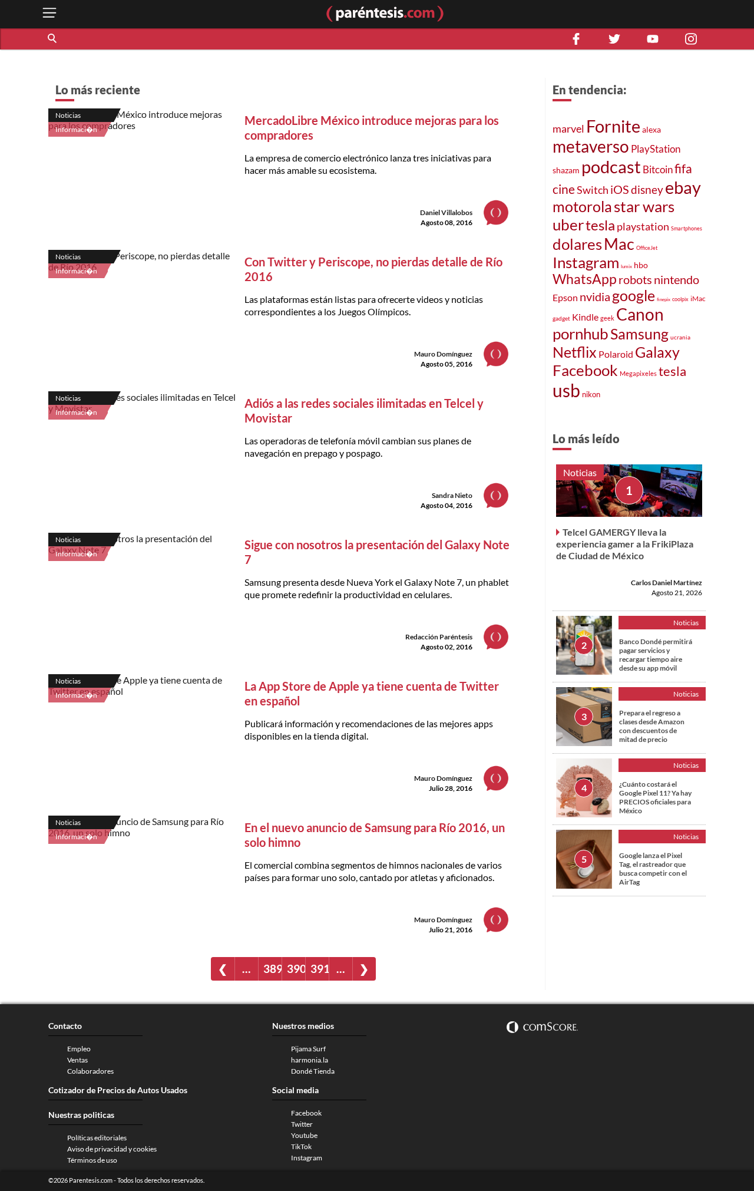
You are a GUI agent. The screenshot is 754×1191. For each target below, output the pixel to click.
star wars (644, 206)
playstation (643, 226)
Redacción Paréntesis (438, 636)
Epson (565, 297)
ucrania (680, 337)
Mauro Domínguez (443, 353)
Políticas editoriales (97, 1137)
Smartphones (686, 228)
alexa (651, 129)
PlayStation (655, 149)
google (633, 295)
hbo (641, 265)
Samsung (639, 333)
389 (272, 968)
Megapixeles (638, 373)
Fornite (613, 126)
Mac (619, 243)
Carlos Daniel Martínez (666, 582)
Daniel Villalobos (446, 212)
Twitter (302, 1124)
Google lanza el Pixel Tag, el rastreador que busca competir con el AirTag (653, 868)
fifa (683, 168)
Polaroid (615, 353)
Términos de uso (92, 1160)
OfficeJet (646, 248)
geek (607, 318)
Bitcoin (658, 169)
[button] (53, 39)
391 (319, 968)
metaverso (591, 146)
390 (296, 968)
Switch (593, 189)
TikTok (301, 1146)
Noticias (68, 115)
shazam (566, 170)
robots (635, 279)
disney (647, 189)
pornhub (581, 333)
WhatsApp (585, 279)
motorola (582, 206)
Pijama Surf (308, 1048)
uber (568, 224)
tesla (600, 225)
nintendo (676, 279)
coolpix (680, 299)
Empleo (79, 1048)
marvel (568, 128)
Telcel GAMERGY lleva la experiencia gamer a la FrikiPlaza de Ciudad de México (624, 543)
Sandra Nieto (452, 495)
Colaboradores (90, 1071)
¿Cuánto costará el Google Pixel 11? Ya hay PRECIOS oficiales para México (655, 797)
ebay (683, 187)
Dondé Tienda (313, 1071)
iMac (698, 298)
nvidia (595, 296)
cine (564, 189)
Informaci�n (76, 129)
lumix (626, 266)
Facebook (585, 370)
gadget (561, 318)
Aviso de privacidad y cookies (112, 1148)
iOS (619, 189)
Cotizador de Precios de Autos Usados (117, 1090)
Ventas (77, 1059)
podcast (611, 166)
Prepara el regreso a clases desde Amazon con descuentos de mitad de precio (651, 726)
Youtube (304, 1135)
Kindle (585, 317)
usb (566, 390)
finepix (663, 299)
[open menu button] (49, 14)
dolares (577, 244)
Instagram (586, 262)
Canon (640, 314)
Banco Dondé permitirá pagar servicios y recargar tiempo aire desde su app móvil (655, 654)
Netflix (575, 352)
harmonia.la (309, 1059)
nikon (591, 394)
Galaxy (657, 352)
